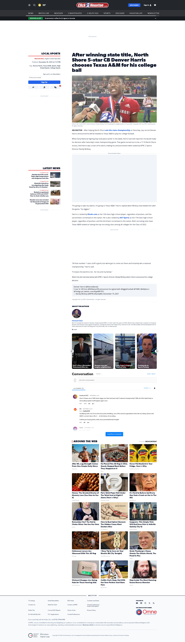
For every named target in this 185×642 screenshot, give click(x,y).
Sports (107, 13)
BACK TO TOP (92, 595)
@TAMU (137, 289)
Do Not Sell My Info (34, 614)
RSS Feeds (70, 600)
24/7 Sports (124, 217)
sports (54, 66)
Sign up (153, 374)
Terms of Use (71, 610)
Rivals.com (92, 214)
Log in (148, 374)
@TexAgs (77, 291)
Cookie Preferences (73, 614)
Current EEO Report (54, 610)
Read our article (88, 625)
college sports (55, 68)
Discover (120, 13)
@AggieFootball (127, 289)
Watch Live (44, 13)
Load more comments (114, 434)
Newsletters (154, 13)
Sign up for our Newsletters (51, 74)
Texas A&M (47, 66)
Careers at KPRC (72, 605)
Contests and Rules (93, 600)
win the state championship (117, 130)
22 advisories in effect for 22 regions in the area (60, 18)
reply (80, 403)
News (30, 13)
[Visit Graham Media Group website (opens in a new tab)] (33, 635)
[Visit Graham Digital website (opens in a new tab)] (45, 635)
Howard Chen (39, 58)
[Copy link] (44, 87)
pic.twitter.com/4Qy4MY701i (92, 291)
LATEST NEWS (51, 168)
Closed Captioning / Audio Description (93, 605)
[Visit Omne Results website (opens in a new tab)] (146, 612)
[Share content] (33, 87)
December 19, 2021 (111, 294)
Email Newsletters (53, 600)
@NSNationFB (93, 289)
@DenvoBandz (92, 287)
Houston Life (136, 13)
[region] (114, 404)
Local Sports (50, 53)
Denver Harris (37, 66)
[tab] (78, 388)
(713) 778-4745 (59, 619)
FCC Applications (53, 614)
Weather (58, 13)
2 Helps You (92, 13)
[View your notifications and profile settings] (154, 388)
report (153, 403)
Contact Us (31, 605)
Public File (31, 610)
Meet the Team (52, 605)
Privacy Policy (91, 610)
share (149, 403)
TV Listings (31, 600)
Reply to (84, 411)
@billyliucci (144, 289)
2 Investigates (75, 13)
